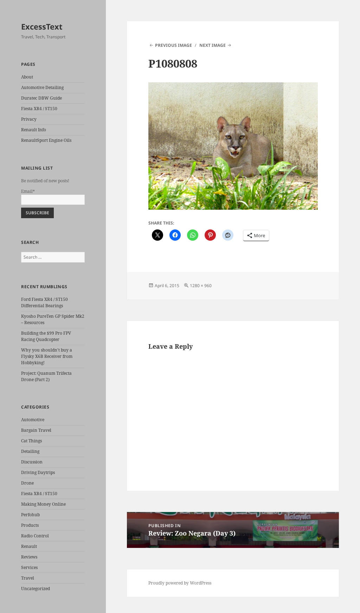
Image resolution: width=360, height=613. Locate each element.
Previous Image (173, 45)
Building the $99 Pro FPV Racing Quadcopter (46, 336)
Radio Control (35, 536)
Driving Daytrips (38, 472)
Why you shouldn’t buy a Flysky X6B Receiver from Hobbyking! (46, 356)
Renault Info (33, 130)
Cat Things (31, 441)
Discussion (32, 462)
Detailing (30, 451)
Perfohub (30, 515)
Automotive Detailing (42, 87)
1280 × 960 (201, 286)
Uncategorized (35, 589)
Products (30, 525)
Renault (29, 546)
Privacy (29, 119)
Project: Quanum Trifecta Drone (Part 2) (46, 376)
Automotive (32, 420)
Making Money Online (43, 504)
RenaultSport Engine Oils (46, 140)
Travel (27, 578)
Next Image (212, 45)
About (27, 77)
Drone (27, 483)
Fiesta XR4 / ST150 (39, 109)
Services (29, 567)
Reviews (29, 557)
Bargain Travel (36, 430)
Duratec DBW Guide (41, 98)
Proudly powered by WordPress (179, 583)
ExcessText (42, 26)
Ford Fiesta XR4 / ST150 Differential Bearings (44, 302)
